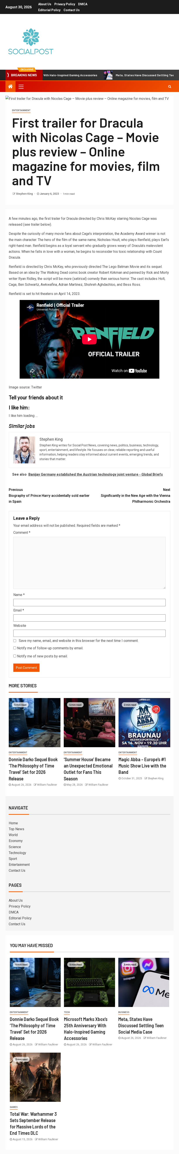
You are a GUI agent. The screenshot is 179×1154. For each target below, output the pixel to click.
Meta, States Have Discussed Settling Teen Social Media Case (141, 1025)
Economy (16, 841)
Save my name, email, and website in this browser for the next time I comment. (78, 641)
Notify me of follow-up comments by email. (50, 648)
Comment (21, 532)
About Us (44, 4)
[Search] (169, 86)
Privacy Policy (64, 4)
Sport (13, 859)
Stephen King (24, 193)
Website (19, 626)
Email (18, 610)
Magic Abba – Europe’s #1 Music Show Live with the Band (142, 765)
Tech (67, 1012)
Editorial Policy (49, 10)
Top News (16, 829)
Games (14, 1107)
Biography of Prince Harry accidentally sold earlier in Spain (49, 496)
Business (123, 1012)
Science (15, 847)
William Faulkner (47, 784)
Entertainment (21, 110)
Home (13, 823)
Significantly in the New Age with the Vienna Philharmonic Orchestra (135, 496)
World (13, 835)
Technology (17, 853)
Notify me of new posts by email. (42, 656)
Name (19, 595)
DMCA (82, 4)
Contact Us (72, 10)
